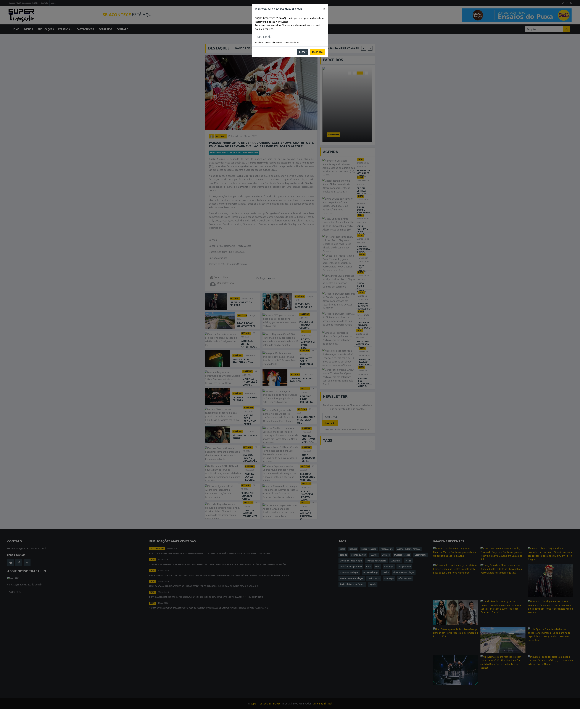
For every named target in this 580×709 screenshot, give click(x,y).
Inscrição (317, 52)
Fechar (302, 52)
